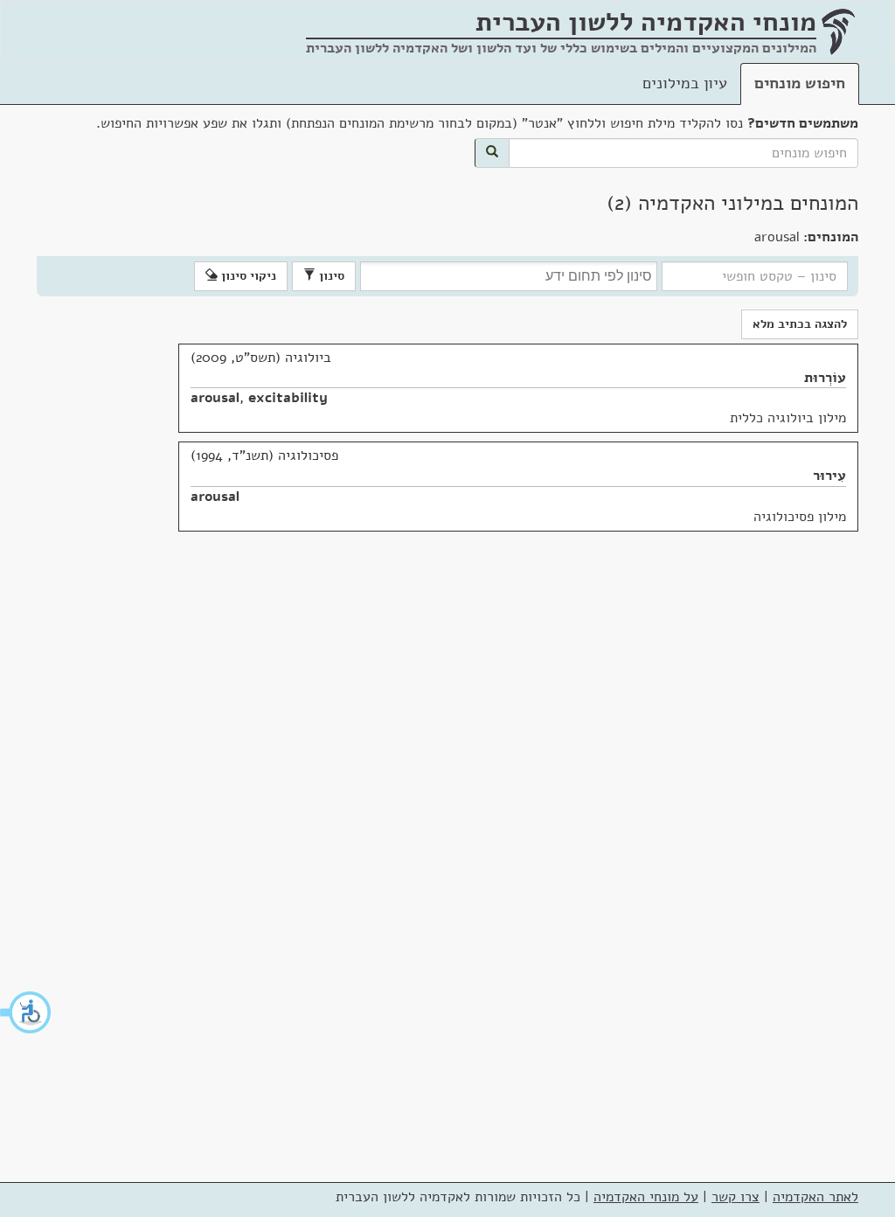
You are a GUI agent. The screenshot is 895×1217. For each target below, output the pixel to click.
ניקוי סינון (247, 276)
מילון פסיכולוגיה (799, 516)
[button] (26, 1012)
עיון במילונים (684, 83)
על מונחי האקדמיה (645, 1197)
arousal (215, 397)
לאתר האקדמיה (815, 1197)
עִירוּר (829, 475)
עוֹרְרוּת (825, 377)
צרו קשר (735, 1197)
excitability (288, 397)
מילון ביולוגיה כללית (788, 418)
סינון (330, 276)
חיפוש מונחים (799, 83)
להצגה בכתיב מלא (800, 324)
